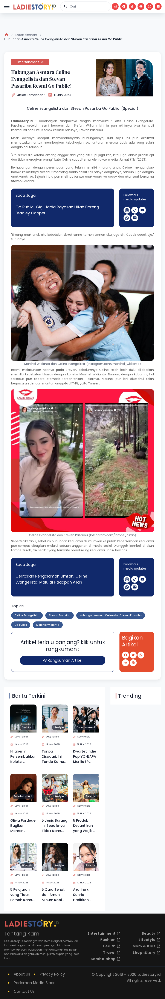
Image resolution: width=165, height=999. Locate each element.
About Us (22, 974)
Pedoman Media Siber (34, 982)
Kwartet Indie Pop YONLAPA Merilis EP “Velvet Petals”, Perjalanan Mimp (84, 756)
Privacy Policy (52, 974)
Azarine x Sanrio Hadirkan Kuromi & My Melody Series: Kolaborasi (85, 895)
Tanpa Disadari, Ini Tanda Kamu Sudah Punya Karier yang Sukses (53, 756)
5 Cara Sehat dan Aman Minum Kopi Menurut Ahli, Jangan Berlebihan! (53, 895)
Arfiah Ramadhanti (31, 95)
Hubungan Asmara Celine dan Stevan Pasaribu (111, 615)
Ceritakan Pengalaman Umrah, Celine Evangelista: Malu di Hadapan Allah (51, 579)
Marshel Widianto (92, 374)
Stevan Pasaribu (91, 130)
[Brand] (34, 6)
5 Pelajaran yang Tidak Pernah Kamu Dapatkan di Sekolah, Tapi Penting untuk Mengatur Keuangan (22, 895)
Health (109, 946)
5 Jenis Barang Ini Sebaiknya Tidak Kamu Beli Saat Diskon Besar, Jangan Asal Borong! (54, 825)
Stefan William (84, 125)
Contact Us (24, 991)
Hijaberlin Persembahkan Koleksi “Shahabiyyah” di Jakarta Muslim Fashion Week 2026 (23, 756)
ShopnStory (144, 952)
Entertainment (26, 35)
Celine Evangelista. (139, 121)
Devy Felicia (21, 736)
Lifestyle (58, 727)
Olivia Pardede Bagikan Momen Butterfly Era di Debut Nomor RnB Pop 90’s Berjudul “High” (23, 825)
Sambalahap (103, 958)
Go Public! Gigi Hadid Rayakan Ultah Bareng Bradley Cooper (57, 210)
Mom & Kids (144, 946)
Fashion (27, 727)
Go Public (21, 625)
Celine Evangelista (27, 615)
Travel (109, 952)
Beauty (90, 796)
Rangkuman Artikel (65, 660)
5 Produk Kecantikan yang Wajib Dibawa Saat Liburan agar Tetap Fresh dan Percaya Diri (84, 825)
